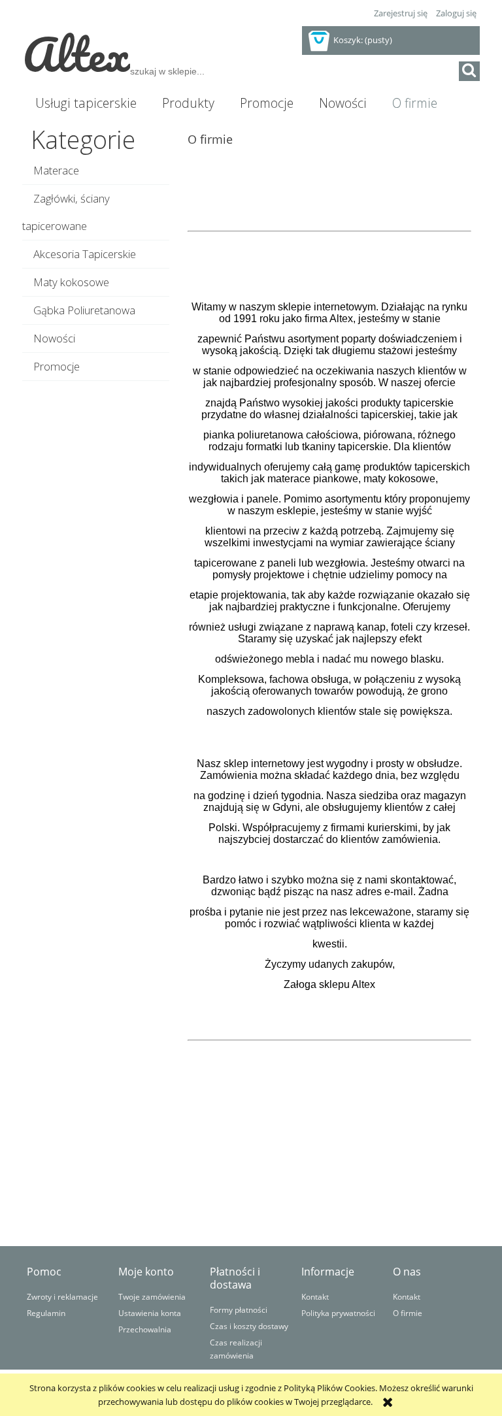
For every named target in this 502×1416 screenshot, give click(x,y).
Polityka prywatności (338, 1313)
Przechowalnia (144, 1329)
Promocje (56, 366)
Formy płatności (238, 1309)
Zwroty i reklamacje (62, 1296)
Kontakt (315, 1296)
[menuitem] (85, 103)
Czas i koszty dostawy (249, 1326)
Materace (56, 170)
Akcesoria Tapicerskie (84, 253)
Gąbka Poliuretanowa (84, 310)
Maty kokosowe (71, 281)
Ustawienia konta (149, 1313)
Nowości (54, 338)
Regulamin (46, 1313)
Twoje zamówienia (152, 1296)
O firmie (407, 1313)
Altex (76, 53)
